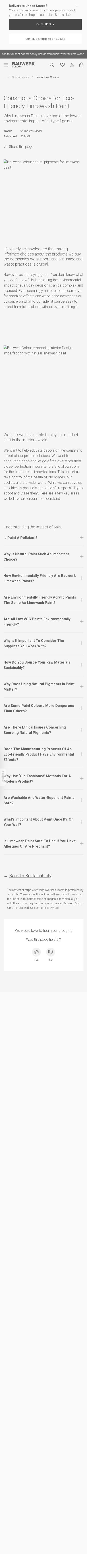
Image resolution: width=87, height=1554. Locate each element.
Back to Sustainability (30, 875)
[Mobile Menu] (8, 65)
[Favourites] (62, 64)
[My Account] (72, 65)
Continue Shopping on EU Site (45, 38)
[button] (43, 538)
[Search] (51, 64)
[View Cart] (81, 65)
